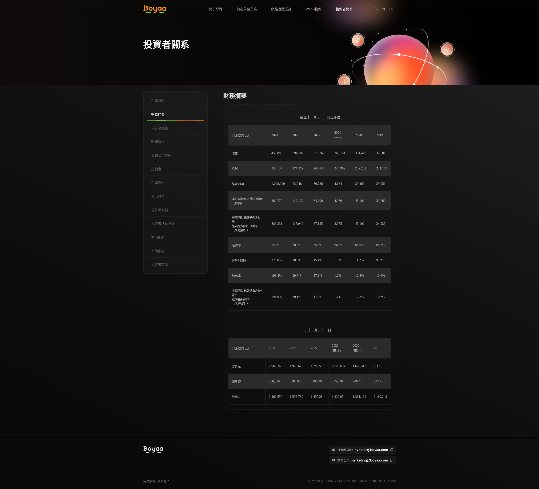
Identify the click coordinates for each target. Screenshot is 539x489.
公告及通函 (159, 128)
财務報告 (158, 142)
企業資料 (158, 101)
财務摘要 (158, 114)
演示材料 (158, 196)
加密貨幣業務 (247, 9)
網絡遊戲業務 (281, 9)
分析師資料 (159, 210)
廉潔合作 (163, 481)
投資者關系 (344, 9)
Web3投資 (314, 9)
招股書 (156, 169)
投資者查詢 (159, 265)
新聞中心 (158, 251)
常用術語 (158, 237)
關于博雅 (215, 9)
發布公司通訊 (161, 155)
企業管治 (158, 183)
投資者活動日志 (163, 224)
